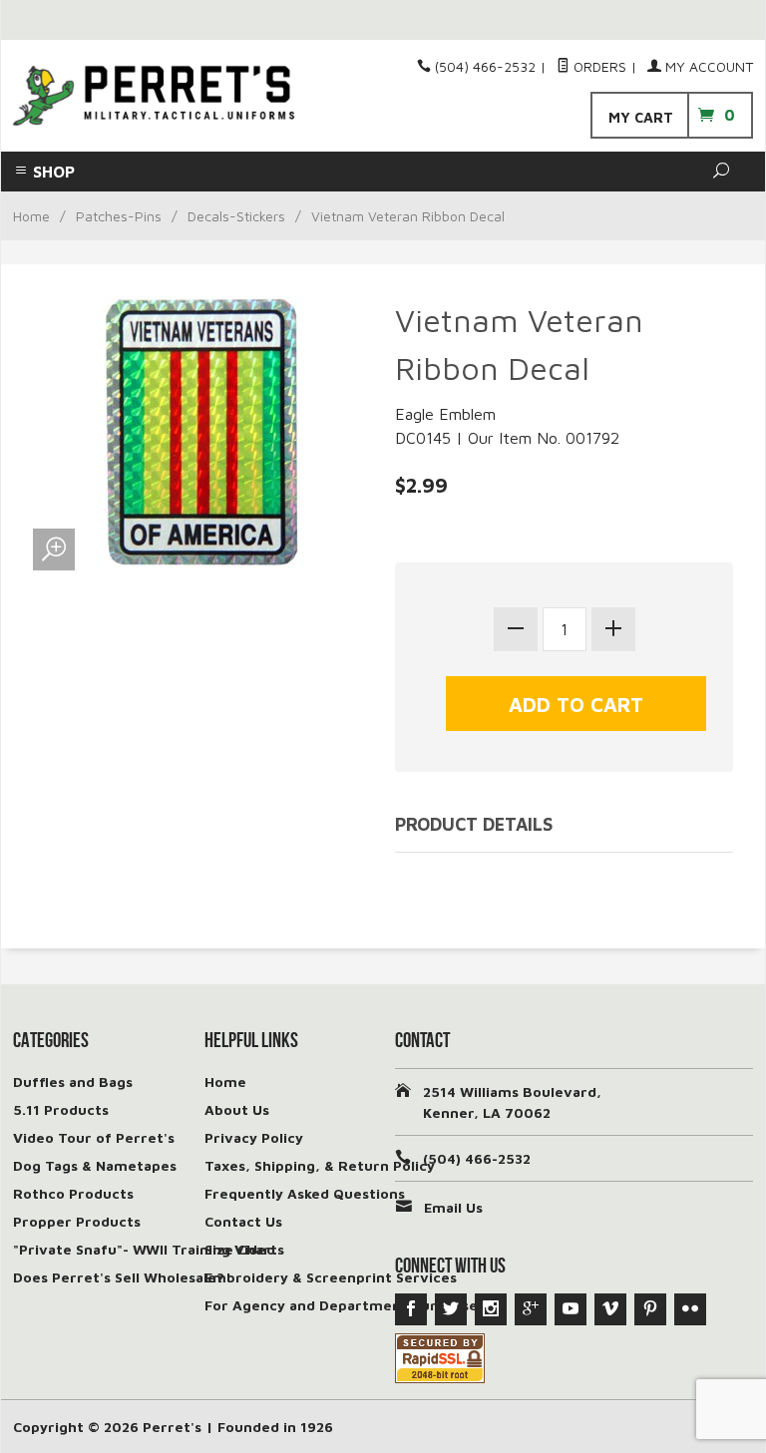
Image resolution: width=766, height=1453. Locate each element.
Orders (598, 66)
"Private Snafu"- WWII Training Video (144, 1249)
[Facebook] (411, 1309)
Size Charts (244, 1249)
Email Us (453, 1207)
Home (31, 215)
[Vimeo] (610, 1309)
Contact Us (243, 1221)
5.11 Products (61, 1109)
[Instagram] (491, 1309)
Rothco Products (73, 1193)
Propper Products (77, 1221)
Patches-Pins (119, 215)
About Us (236, 1109)
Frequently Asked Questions (304, 1193)
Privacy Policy (253, 1137)
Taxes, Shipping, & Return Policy (319, 1165)
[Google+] (531, 1309)
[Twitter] (451, 1309)
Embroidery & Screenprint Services (330, 1277)
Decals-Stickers (236, 215)
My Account (707, 66)
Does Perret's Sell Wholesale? (118, 1277)
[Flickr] (690, 1309)
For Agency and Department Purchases (344, 1304)
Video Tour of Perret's (94, 1137)
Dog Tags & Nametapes (95, 1165)
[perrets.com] (153, 96)
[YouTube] (570, 1309)
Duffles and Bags (73, 1081)
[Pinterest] (650, 1309)
